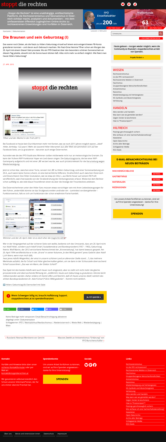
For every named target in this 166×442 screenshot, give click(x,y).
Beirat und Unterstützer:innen (27, 434)
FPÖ (21, 322)
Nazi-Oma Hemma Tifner (72, 47)
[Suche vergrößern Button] (161, 33)
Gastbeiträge (136, 177)
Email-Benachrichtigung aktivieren (51, 316)
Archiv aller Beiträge (121, 144)
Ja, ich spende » (94, 297)
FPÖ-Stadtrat (54, 50)
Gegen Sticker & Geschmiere (124, 118)
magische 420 (57, 238)
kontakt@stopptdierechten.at (14, 373)
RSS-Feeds (117, 150)
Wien (8, 325)
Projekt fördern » (137, 57)
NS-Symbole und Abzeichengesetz (127, 98)
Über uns (8, 434)
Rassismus (117, 92)
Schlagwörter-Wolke (121, 147)
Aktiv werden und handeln (124, 112)
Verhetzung (117, 101)
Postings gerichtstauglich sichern (126, 132)
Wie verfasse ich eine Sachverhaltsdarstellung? (132, 135)
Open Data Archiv (120, 141)
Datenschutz (49, 434)
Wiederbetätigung (92, 322)
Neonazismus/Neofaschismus (38, 322)
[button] (10, 309)
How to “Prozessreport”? (122, 121)
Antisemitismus (119, 89)
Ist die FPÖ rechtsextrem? (123, 77)
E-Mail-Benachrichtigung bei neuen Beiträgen (137, 161)
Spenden (137, 213)
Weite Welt (77, 322)
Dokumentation (19, 31)
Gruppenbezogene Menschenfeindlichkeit (130, 86)
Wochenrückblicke (136, 172)
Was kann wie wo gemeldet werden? (128, 115)
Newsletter (117, 138)
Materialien (136, 183)
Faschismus (117, 83)
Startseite (7, 31)
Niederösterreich (62, 322)
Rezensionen (136, 188)
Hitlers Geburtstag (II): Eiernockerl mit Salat (25, 284)
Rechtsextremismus (121, 74)
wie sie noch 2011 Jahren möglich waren (77, 143)
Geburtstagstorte (72, 158)
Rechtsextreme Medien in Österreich (128, 80)
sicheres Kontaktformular (13, 367)
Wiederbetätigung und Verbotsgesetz (128, 95)
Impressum (62, 434)
